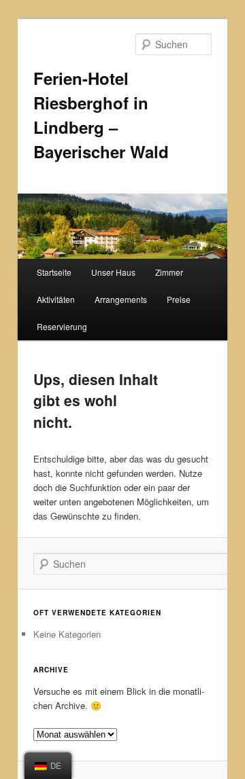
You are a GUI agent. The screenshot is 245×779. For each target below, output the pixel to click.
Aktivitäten (56, 299)
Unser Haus (113, 272)
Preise (179, 299)
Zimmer (169, 272)
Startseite (54, 272)
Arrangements (121, 299)
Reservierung (62, 326)
